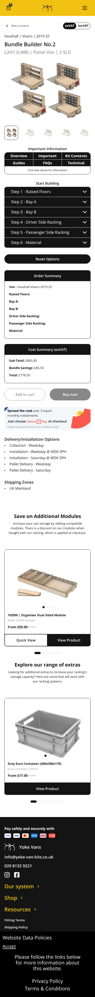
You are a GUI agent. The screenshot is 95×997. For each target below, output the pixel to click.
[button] (84, 8)
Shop (10, 897)
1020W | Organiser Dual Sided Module (37, 615)
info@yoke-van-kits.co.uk (28, 857)
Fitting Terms (14, 920)
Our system (19, 886)
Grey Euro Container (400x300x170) (34, 764)
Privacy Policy (47, 981)
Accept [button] (9, 946)
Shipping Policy (16, 927)
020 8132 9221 (18, 866)
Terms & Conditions (47, 989)
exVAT (69, 26)
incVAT (83, 26)
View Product (69, 640)
